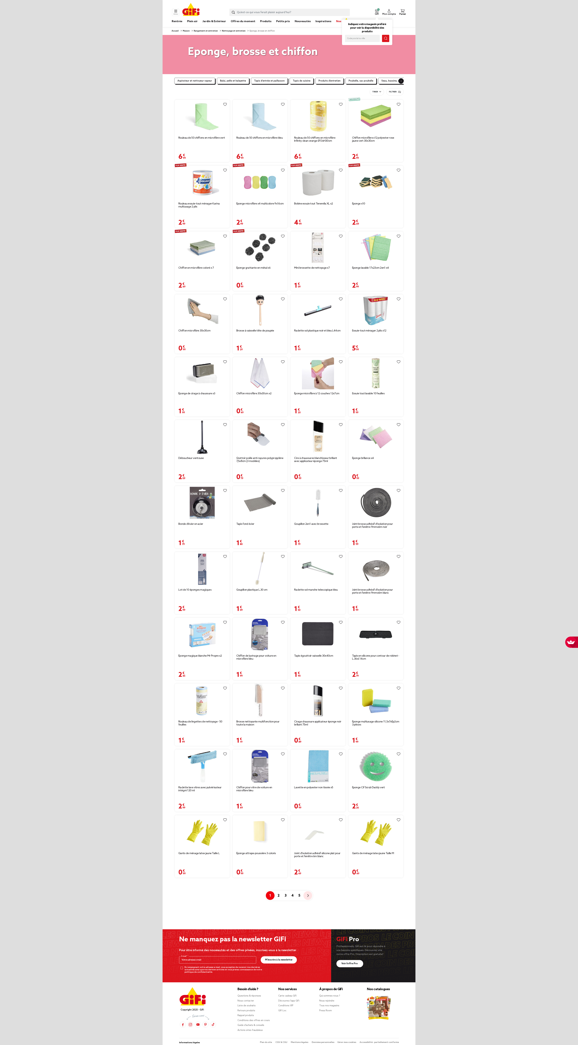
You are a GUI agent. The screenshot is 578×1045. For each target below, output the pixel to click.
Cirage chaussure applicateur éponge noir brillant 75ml (317, 723)
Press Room (325, 1010)
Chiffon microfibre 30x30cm (194, 330)
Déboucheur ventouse (191, 458)
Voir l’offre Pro (349, 963)
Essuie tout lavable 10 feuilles (368, 393)
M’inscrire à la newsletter (279, 959)
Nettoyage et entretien (233, 31)
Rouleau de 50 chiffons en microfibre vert (201, 137)
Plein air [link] (192, 21)
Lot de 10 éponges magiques (194, 589)
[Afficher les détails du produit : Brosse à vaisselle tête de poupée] (260, 310)
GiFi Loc (282, 1010)
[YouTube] (198, 1024)
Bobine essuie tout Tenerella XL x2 (313, 203)
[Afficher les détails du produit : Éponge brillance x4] (375, 437)
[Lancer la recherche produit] (233, 12)
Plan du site (266, 1042)
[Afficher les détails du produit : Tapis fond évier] (260, 503)
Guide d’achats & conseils (251, 1025)
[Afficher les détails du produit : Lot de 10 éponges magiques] (202, 569)
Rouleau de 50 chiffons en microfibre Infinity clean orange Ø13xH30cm (314, 139)
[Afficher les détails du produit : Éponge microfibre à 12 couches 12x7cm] (318, 373)
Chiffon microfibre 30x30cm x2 (254, 393)
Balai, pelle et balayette (233, 81)
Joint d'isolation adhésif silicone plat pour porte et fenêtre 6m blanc (317, 855)
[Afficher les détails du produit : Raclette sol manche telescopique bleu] (318, 569)
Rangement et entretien (205, 31)
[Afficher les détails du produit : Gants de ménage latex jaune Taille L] (202, 832)
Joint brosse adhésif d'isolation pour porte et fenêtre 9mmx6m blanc (372, 591)
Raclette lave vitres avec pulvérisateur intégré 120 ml (200, 789)
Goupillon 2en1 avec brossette (311, 524)
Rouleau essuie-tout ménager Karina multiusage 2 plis (199, 205)
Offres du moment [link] (243, 21)
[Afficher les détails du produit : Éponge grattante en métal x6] (260, 247)
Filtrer (392, 92)
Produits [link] (265, 21)
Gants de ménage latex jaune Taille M (373, 853)
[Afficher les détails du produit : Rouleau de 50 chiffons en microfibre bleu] (260, 117)
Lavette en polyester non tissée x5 (313, 787)
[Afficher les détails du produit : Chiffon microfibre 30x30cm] (202, 310)
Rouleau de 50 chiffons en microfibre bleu (259, 137)
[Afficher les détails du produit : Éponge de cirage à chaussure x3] (202, 373)
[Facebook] (183, 1024)
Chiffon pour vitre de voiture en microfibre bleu (254, 789)
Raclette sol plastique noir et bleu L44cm (317, 330)
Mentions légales (300, 1042)
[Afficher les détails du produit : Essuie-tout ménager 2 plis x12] (375, 310)
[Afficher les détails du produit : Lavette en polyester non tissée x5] (318, 766)
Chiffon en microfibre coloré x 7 (196, 267)
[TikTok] (213, 1024)
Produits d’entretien (329, 81)
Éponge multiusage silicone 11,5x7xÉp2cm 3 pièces (375, 723)
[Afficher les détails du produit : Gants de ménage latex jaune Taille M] (375, 832)
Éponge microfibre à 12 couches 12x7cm (316, 393)
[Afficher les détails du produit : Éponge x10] (375, 182)
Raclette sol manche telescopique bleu (316, 589)
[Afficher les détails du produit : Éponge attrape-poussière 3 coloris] (260, 832)
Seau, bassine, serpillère (394, 81)
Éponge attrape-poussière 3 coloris (256, 853)
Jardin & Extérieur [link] (214, 21)
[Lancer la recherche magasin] (385, 38)
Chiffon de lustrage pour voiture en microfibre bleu (256, 657)
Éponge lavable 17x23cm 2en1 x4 (370, 267)
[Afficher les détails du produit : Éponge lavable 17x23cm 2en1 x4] (375, 247)
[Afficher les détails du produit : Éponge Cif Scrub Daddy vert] (375, 766)
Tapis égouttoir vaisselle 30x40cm (313, 655)
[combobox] (289, 12)
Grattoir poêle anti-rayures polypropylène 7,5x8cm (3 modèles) (259, 460)
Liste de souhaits (247, 1005)
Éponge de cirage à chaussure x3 (196, 393)
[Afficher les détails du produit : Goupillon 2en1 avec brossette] (318, 503)
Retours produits (246, 1010)
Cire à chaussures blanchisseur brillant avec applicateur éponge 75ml (315, 460)
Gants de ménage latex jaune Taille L (199, 853)
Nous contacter (246, 1000)
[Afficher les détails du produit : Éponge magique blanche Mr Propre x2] (202, 635)
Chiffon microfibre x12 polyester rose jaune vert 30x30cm (373, 139)
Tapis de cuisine (301, 81)
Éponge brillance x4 (363, 458)
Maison (186, 31)
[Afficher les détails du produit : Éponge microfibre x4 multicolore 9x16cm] (260, 182)
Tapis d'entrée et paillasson (269, 81)
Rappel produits (246, 1015)
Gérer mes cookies (347, 1042)
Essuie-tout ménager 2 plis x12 (369, 330)
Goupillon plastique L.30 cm (251, 589)
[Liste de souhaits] (225, 104)
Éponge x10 (358, 203)
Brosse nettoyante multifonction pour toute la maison (258, 723)
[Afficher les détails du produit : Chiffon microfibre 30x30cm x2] (260, 373)
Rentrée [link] (177, 21)
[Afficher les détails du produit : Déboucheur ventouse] (202, 437)
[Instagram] (190, 1024)
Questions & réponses (249, 996)
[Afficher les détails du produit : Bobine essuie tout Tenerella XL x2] (318, 182)
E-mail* (184, 956)
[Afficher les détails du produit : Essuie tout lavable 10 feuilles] (375, 373)
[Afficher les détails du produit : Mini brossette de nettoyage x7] (318, 247)
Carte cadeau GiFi (287, 996)
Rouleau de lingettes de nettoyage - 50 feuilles (200, 723)
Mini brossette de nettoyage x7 (312, 267)
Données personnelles (323, 1042)
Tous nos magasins (329, 1005)
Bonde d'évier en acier (190, 524)
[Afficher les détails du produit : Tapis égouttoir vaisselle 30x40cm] (318, 635)
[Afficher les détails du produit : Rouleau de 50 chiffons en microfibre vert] (202, 117)
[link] (266, 26)
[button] (377, 12)
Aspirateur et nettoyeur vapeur (194, 81)
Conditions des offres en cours (254, 1020)
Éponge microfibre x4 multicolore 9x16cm (260, 203)
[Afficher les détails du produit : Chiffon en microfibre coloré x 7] (202, 247)
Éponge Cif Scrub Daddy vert (368, 787)
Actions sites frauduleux (250, 1030)
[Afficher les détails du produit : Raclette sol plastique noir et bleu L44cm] (318, 310)
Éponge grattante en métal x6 (253, 267)
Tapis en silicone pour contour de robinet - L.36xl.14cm (375, 657)
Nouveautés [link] (303, 21)
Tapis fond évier (245, 524)
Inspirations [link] (323, 21)
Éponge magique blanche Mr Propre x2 (200, 655)
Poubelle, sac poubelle (361, 81)
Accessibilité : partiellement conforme (379, 1042)
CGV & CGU (281, 1042)
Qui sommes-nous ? (329, 996)
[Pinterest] (205, 1024)
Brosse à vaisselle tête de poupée (255, 330)
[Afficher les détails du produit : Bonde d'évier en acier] (202, 503)
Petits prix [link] (283, 21)
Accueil (175, 31)
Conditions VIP (285, 1005)
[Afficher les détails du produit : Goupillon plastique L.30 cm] (260, 569)
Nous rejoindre (326, 1000)
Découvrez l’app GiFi (288, 1000)
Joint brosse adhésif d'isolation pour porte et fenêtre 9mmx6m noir (372, 525)
